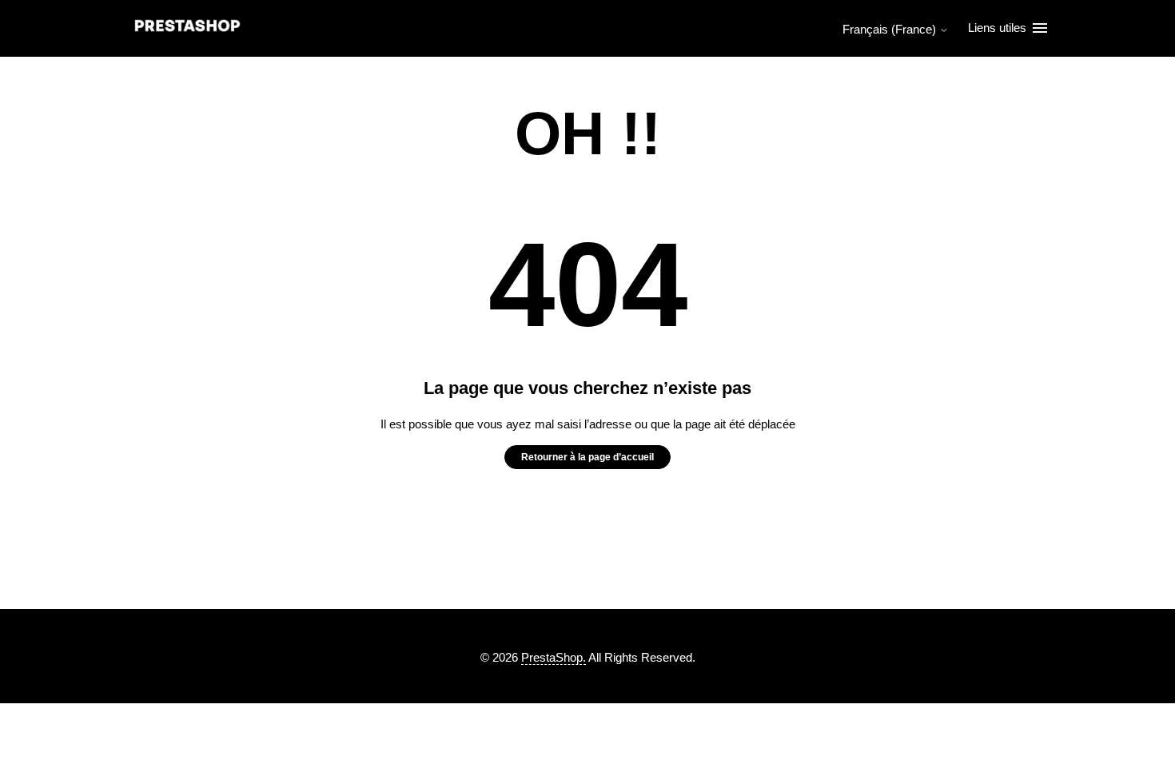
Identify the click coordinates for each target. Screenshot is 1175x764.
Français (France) (890, 29)
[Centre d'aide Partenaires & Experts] (187, 28)
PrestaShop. (553, 657)
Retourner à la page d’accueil (587, 457)
